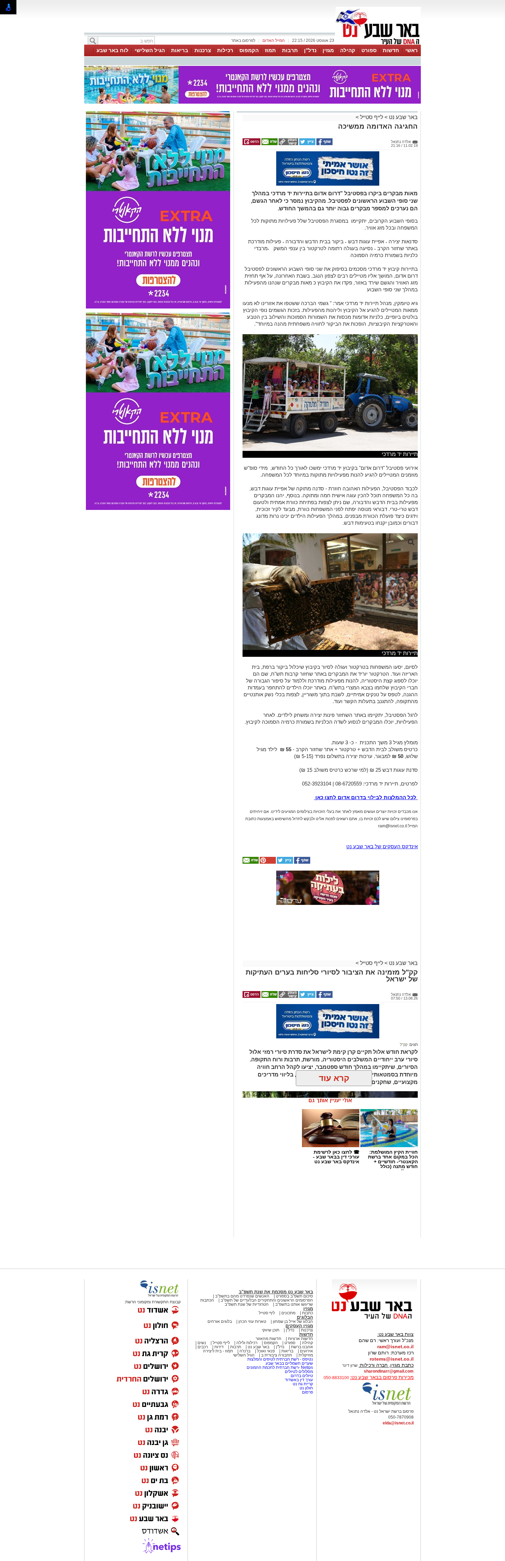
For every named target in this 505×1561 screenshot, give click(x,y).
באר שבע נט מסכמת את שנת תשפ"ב (276, 1291)
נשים (202, 1342)
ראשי (411, 50)
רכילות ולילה (246, 1342)
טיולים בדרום (301, 1375)
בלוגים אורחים (219, 1321)
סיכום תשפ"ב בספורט (294, 1296)
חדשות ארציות (300, 1338)
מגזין (328, 50)
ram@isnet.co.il (395, 1346)
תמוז (270, 50)
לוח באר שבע (112, 50)
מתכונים (288, 1312)
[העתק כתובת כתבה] (288, 144)
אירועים (306, 1351)
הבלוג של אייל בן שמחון (293, 1321)
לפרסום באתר (243, 40)
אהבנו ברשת (302, 1346)
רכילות (225, 50)
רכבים (203, 1346)
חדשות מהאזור (268, 1338)
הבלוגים (305, 1317)
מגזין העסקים (299, 1325)
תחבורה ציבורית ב (276, 1355)
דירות (219, 1346)
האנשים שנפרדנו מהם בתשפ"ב (242, 1296)
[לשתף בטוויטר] (306, 144)
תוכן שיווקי (270, 1330)
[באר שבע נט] (374, 1319)
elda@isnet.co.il (398, 1423)
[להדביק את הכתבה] (267, 862)
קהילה (347, 50)
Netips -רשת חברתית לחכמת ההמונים (280, 1367)
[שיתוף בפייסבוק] (324, 144)
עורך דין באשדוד (299, 1379)
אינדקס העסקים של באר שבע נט (382, 846)
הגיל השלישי (150, 50)
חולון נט (306, 1388)
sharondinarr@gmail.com (389, 1371)
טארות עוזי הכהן (252, 1321)
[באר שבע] (378, 44)
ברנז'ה (244, 1351)
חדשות (391, 50)
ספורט (369, 50)
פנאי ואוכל (266, 1351)
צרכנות (202, 50)
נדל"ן (310, 50)
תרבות (290, 50)
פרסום (307, 1392)
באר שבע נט (403, 117)
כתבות (307, 1312)
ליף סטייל (267, 1312)
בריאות (179, 50)
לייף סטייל (371, 117)
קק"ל (403, 1044)
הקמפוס (249, 50)
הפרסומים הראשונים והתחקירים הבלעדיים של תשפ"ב (266, 1300)
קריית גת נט (303, 1384)
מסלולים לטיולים (299, 1371)
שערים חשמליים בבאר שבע (289, 1363)
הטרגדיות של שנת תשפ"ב (247, 1304)
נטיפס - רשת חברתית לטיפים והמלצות (280, 1359)
